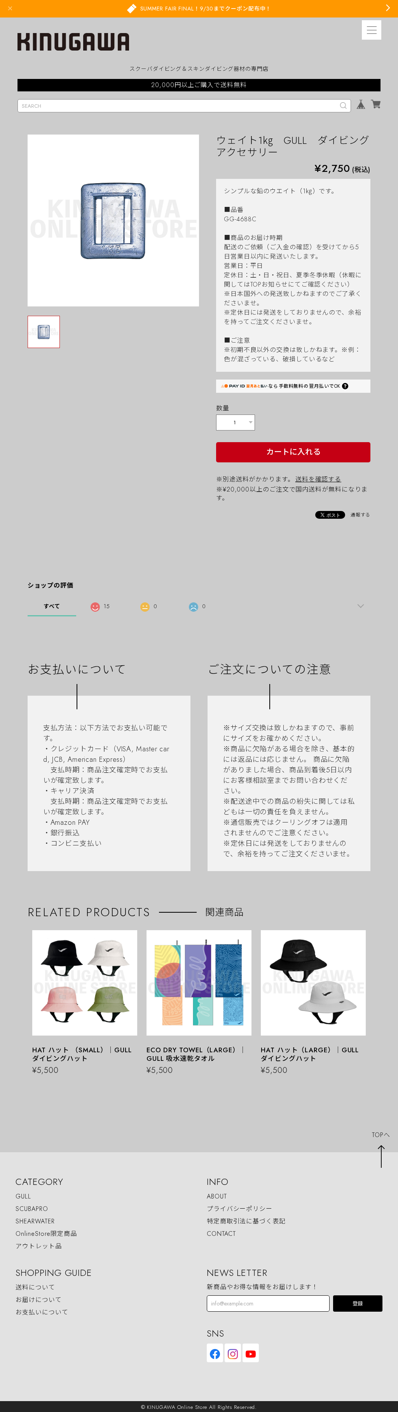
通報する (361, 514)
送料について (35, 1287)
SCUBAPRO (32, 1208)
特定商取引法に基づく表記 (246, 1221)
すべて (52, 606)
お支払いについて (42, 1312)
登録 (358, 1303)
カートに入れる (293, 452)
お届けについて (38, 1299)
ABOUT (217, 1196)
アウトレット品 (38, 1246)
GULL (23, 1196)
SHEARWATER (35, 1221)
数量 (222, 408)
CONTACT (221, 1233)
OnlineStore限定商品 (46, 1233)
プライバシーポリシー (239, 1208)
